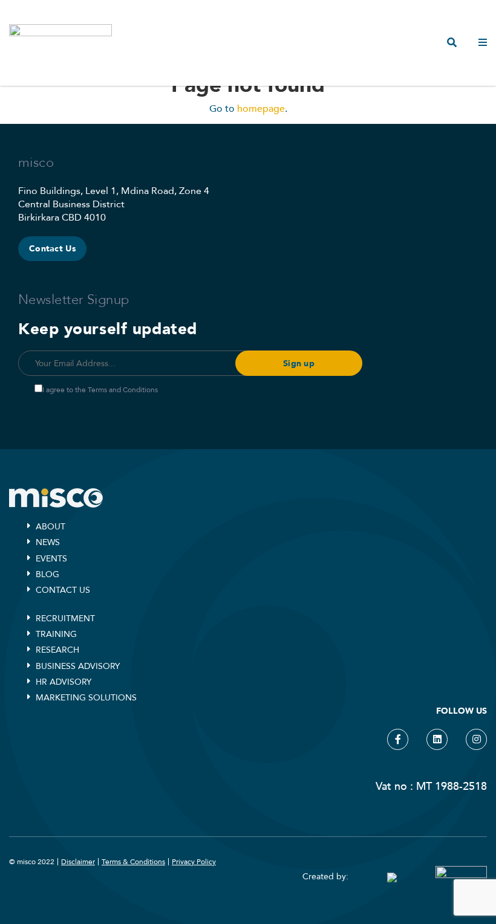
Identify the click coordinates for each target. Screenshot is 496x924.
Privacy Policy (194, 861)
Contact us (63, 590)
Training (56, 634)
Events (51, 558)
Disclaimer (78, 861)
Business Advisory (78, 666)
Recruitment (65, 618)
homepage (261, 108)
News (48, 542)
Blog (47, 574)
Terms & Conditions (133, 861)
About (50, 526)
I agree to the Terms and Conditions (100, 390)
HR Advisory (63, 682)
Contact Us (52, 248)
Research (57, 650)
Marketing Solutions (86, 697)
